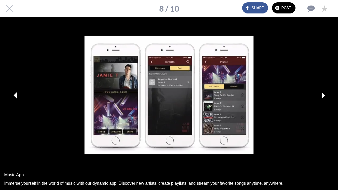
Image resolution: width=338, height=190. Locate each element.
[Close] (8, 8)
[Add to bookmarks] (324, 8)
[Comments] (310, 8)
